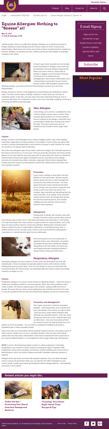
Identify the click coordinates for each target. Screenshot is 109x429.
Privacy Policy (72, 423)
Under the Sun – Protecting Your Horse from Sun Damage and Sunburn (89, 92)
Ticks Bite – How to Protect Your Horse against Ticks (90, 95)
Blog (67, 8)
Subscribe (91, 64)
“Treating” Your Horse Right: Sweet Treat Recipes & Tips (53, 404)
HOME (4, 15)
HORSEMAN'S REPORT (20, 15)
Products (55, 8)
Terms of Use (61, 423)
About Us (93, 8)
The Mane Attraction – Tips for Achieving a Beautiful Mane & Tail (90, 88)
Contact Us (79, 8)
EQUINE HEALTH (40, 15)
